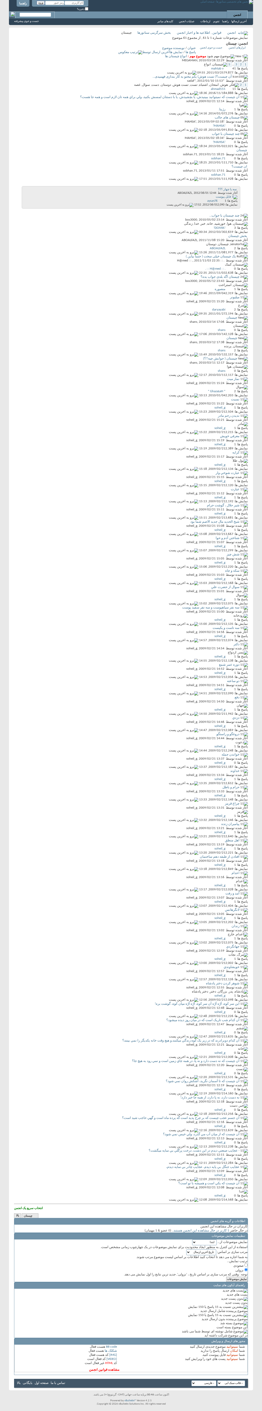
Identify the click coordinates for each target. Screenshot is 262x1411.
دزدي (235, 718)
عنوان (192, 48)
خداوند (234, 771)
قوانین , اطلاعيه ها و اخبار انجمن (199, 32)
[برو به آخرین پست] (181, 72)
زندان (235, 926)
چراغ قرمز (232, 803)
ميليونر (234, 297)
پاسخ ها (190, 52)
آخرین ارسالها (239, 21)
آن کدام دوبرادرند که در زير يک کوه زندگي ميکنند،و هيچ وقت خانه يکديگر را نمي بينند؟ (180, 1040)
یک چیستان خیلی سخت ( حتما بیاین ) (211, 256)
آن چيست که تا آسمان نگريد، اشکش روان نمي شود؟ (202, 1081)
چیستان (241, 150)
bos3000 (191, 219)
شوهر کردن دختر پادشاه (222, 983)
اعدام (235, 873)
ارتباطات (205, 21)
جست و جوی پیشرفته (26, 21)
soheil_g (191, 101)
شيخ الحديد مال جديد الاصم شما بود (214, 521)
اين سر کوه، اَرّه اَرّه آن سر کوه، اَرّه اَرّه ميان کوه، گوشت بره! (197, 1004)
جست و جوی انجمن (211, 47)
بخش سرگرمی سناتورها (154, 32)
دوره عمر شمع (229, 664)
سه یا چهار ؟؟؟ (227, 189)
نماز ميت (233, 379)
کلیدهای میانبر (165, 21)
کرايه (235, 452)
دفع (237, 697)
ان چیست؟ (239, 166)
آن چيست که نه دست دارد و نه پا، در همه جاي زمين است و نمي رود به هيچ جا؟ (185, 1061)
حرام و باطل (230, 787)
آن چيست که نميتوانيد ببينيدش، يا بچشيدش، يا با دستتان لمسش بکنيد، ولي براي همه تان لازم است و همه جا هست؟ (159, 97)
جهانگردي (232, 946)
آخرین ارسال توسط (156, 52)
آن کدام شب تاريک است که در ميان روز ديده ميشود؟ (202, 1020)
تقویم (216, 21)
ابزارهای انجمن (237, 47)
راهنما (23, 3)
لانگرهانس (232, 910)
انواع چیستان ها (176, 56)
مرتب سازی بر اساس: (232, 1252)
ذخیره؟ (81, 9)
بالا (17, 1216)
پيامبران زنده (230, 824)
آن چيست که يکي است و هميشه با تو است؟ (208, 1183)
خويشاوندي (231, 967)
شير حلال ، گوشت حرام (223, 505)
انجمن (237, 15)
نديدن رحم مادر (228, 415)
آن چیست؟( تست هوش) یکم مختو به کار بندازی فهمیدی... (192, 76)
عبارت (235, 489)
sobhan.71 (190, 154)
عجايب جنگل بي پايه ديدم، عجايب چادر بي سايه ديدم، (202, 1167)
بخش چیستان (237, 236)
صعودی (238, 1265)
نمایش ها (176, 52)
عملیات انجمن (187, 21)
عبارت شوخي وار (227, 473)
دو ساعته (233, 681)
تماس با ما (58, 1383)
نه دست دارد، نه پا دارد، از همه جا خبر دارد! (209, 1097)
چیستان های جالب (227, 117)
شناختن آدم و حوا (227, 538)
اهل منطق (232, 840)
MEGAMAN (189, 60)
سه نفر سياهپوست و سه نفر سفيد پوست (210, 607)
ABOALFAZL (185, 193)
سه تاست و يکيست (226, 628)
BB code (111, 1346)
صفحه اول (42, 1383)
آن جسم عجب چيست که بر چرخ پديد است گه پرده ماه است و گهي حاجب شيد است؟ (180, 1118)
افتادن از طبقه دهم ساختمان (219, 856)
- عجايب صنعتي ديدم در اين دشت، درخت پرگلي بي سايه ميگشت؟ (194, 1150)
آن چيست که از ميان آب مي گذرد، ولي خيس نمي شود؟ (201, 1134)
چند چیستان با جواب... (224, 215)
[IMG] (113, 1355)
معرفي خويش (229, 436)
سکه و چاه (232, 570)
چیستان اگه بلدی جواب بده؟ (220, 277)
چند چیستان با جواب (226, 134)
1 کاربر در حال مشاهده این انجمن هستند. (201, 1230)
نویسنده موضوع (173, 48)
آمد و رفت (232, 893)
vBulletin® (130, 1400)
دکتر (236, 644)
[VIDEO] (111, 1359)
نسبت (235, 399)
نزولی (239, 1270)
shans (193, 322)
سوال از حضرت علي (225, 587)
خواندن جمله (230, 754)
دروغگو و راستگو (227, 734)
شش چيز (233, 554)
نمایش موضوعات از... (232, 1242)
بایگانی (27, 1383)
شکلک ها (111, 1351)
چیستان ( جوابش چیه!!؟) (220, 358)
